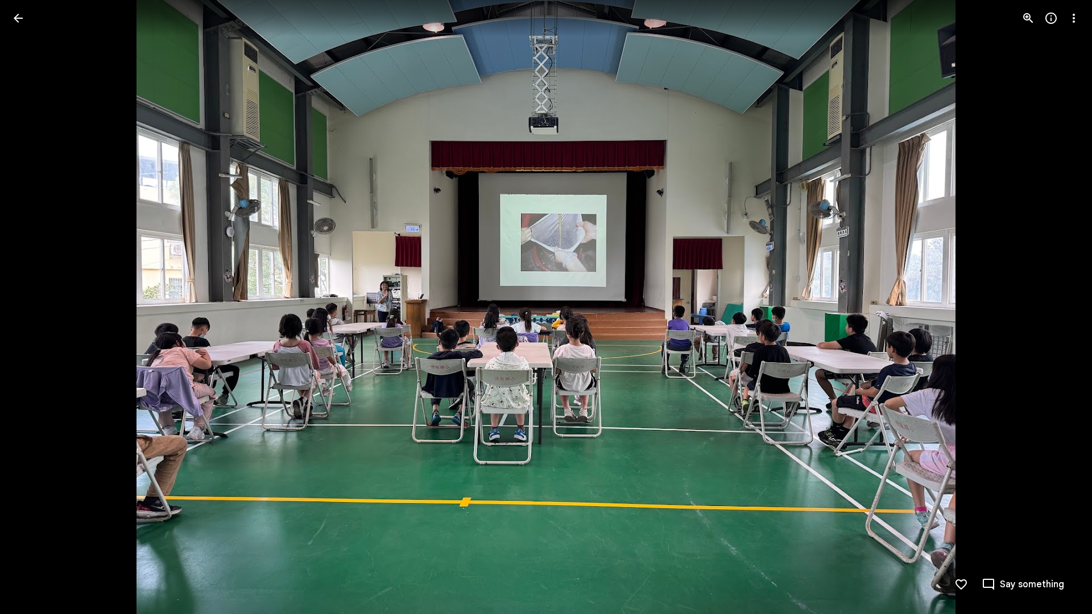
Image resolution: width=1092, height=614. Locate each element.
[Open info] (1051, 18)
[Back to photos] (18, 18)
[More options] (1073, 18)
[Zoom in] (1028, 18)
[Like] (961, 584)
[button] (32, 307)
